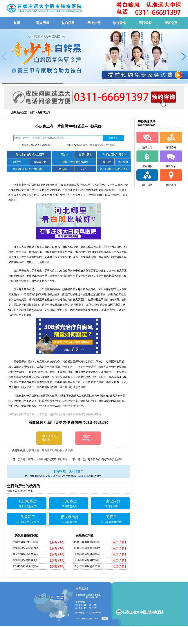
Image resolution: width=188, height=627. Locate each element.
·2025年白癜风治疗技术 (25, 566)
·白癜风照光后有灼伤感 (25, 548)
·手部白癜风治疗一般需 (25, 542)
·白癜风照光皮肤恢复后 (25, 560)
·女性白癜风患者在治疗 (86, 560)
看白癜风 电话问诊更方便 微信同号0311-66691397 (91, 145)
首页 (32, 112)
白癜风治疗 (43, 112)
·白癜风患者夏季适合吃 (86, 548)
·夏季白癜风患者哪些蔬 (86, 554)
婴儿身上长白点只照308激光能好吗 (102, 459)
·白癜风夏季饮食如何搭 (86, 542)
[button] (183, 56)
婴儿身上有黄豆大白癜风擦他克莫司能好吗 (42, 459)
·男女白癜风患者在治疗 (25, 554)
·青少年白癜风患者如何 (86, 566)
